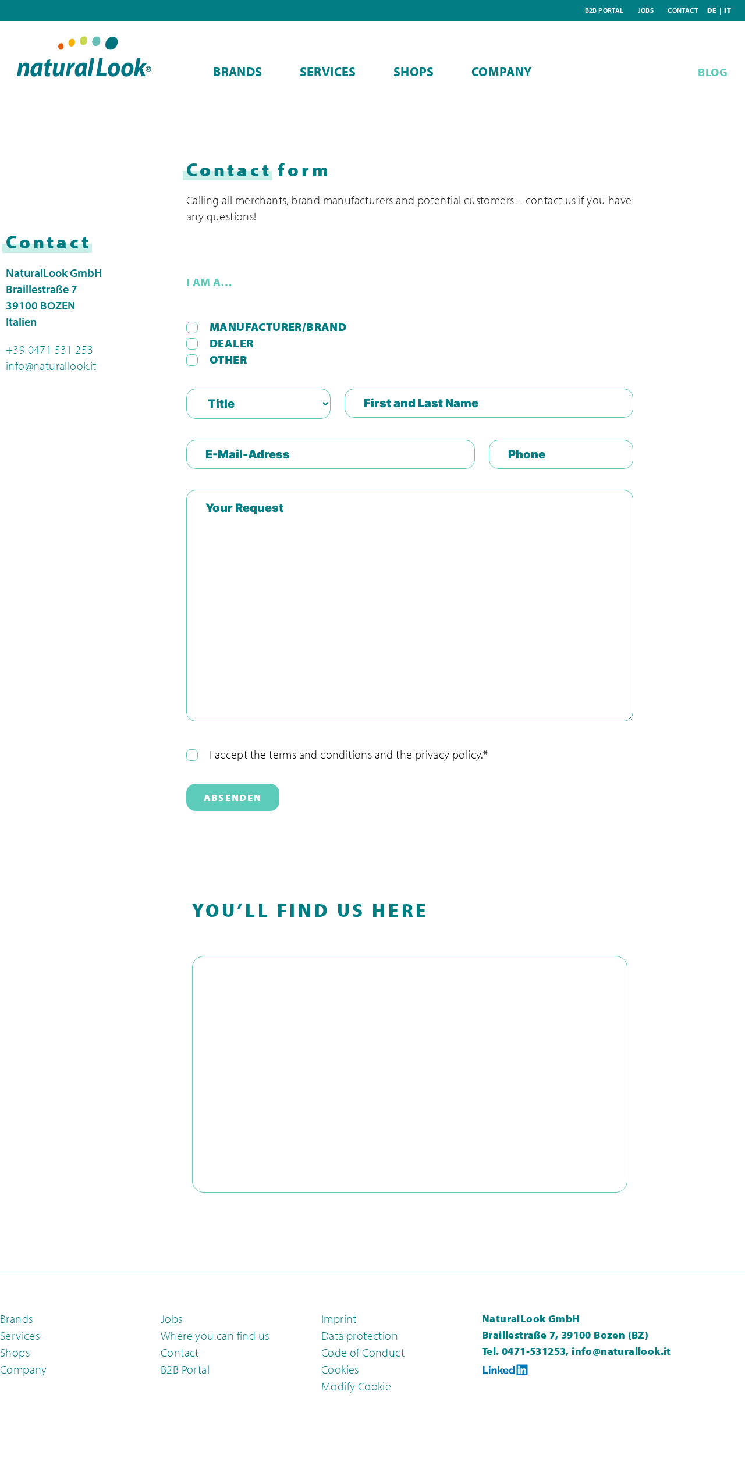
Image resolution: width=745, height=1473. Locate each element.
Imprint (339, 1318)
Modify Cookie (356, 1386)
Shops (413, 71)
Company (501, 71)
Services (328, 71)
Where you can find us (215, 1335)
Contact (683, 10)
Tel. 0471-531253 (524, 1351)
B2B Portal (604, 10)
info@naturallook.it (51, 365)
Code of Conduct (363, 1352)
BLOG (713, 72)
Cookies (340, 1369)
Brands (237, 71)
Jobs (646, 10)
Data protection (359, 1335)
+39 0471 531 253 (49, 349)
